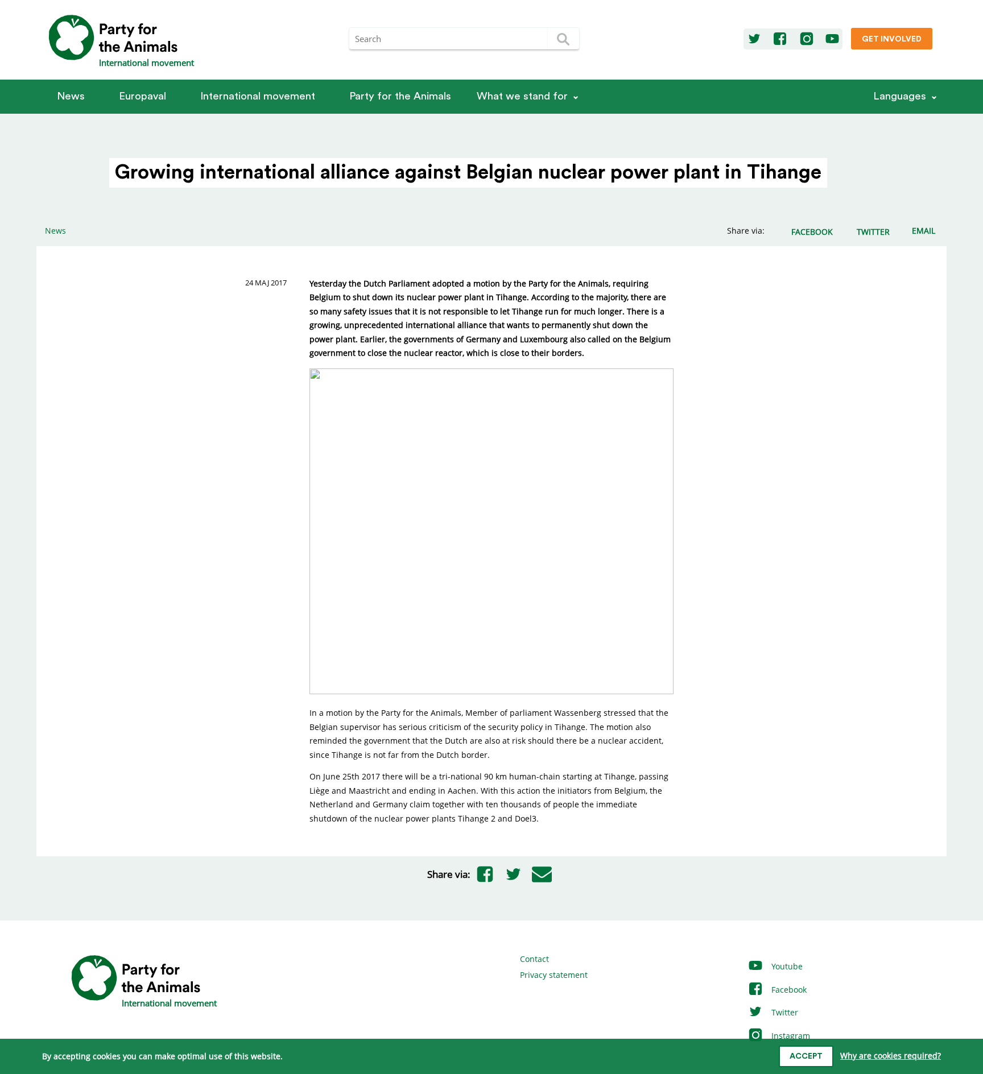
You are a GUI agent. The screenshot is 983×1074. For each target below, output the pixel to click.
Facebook (788, 989)
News (71, 96)
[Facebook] (780, 39)
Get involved (892, 39)
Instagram (789, 1035)
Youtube (786, 966)
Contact (534, 958)
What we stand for (522, 96)
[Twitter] (754, 39)
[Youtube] (832, 39)
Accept (806, 1056)
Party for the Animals (400, 96)
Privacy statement (554, 974)
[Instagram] (806, 39)
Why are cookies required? (890, 1055)
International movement (257, 96)
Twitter (783, 1012)
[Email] (541, 874)
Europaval (142, 96)
